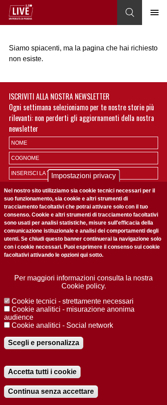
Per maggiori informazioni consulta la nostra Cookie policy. (83, 282)
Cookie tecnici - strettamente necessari (73, 301)
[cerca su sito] (129, 12)
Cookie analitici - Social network (62, 325)
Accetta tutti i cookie (42, 372)
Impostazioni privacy (83, 176)
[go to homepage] (21, 12)
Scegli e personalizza (43, 343)
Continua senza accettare (51, 391)
